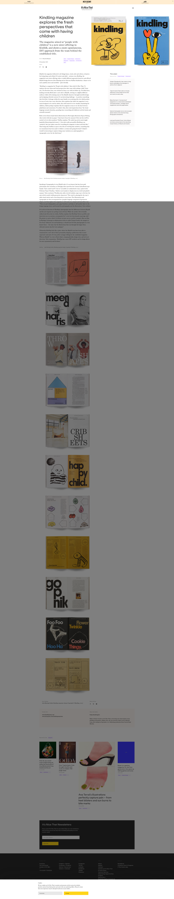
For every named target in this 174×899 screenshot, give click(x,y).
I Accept (67, 893)
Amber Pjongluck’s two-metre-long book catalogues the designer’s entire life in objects (120, 83)
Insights (100, 875)
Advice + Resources (65, 867)
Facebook (81, 868)
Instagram (82, 863)
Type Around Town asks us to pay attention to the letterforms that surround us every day (119, 92)
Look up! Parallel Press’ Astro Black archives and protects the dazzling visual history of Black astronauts (120, 122)
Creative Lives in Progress (125, 865)
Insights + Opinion (64, 863)
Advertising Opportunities (106, 873)
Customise (41, 893)
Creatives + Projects (65, 865)
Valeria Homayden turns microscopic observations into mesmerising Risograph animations (121, 112)
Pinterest (81, 872)
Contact (100, 867)
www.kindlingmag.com (48, 714)
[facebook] (40, 67)
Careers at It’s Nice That (105, 868)
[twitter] (43, 67)
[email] (46, 67)
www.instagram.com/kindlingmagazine (52, 716)
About (100, 863)
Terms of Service (103, 872)
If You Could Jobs (123, 867)
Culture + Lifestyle (64, 868)
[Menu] (133, 8)
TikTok (81, 865)
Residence (121, 863)
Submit (100, 865)
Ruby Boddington (47, 58)
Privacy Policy (102, 870)
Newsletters (101, 877)
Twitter (81, 870)
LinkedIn (81, 867)
